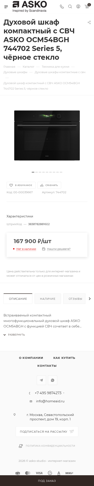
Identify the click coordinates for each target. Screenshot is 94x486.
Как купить (64, 358)
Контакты (46, 365)
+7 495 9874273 (48, 393)
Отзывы (75, 298)
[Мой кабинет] (78, 7)
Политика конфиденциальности (50, 445)
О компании (31, 358)
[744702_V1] (47, 135)
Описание (18, 298)
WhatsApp (52, 380)
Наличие (48, 298)
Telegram (41, 380)
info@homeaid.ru (50, 401)
